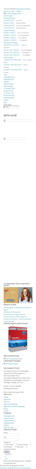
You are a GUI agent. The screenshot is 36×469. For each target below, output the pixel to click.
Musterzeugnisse (9, 98)
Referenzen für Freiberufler (12, 312)
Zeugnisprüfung (8, 423)
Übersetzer (20, 447)
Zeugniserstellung (9, 30)
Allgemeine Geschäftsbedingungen (14, 406)
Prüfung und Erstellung (11, 43)
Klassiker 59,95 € (9, 23)
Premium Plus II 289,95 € (11, 52)
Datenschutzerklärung (10, 404)
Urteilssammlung (9, 95)
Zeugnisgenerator (9, 77)
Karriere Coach (23, 444)
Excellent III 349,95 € (10, 40)
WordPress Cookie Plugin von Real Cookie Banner (15, 468)
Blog (5, 102)
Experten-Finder (8, 84)
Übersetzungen (8, 57)
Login (12, 11)
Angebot (6, 82)
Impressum (7, 11)
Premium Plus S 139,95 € (11, 45)
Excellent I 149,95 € (10, 35)
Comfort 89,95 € (9, 28)
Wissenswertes (8, 86)
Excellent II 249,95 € (10, 38)
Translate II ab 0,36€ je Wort (12, 65)
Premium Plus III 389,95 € (12, 55)
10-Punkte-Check (9, 93)
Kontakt (6, 397)
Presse (6, 409)
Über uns (6, 402)
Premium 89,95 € (9, 25)
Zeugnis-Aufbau (8, 91)
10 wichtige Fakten (9, 88)
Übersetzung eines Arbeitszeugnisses (15, 317)
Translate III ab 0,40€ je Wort (13, 70)
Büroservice (10, 444)
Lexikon (6, 100)
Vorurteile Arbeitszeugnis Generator (15, 314)
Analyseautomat (9, 79)
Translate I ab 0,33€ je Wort (12, 60)
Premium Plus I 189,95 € (11, 50)
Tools (5, 75)
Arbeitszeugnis (8, 16)
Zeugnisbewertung (9, 18)
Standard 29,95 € (9, 20)
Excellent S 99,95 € (9, 33)
